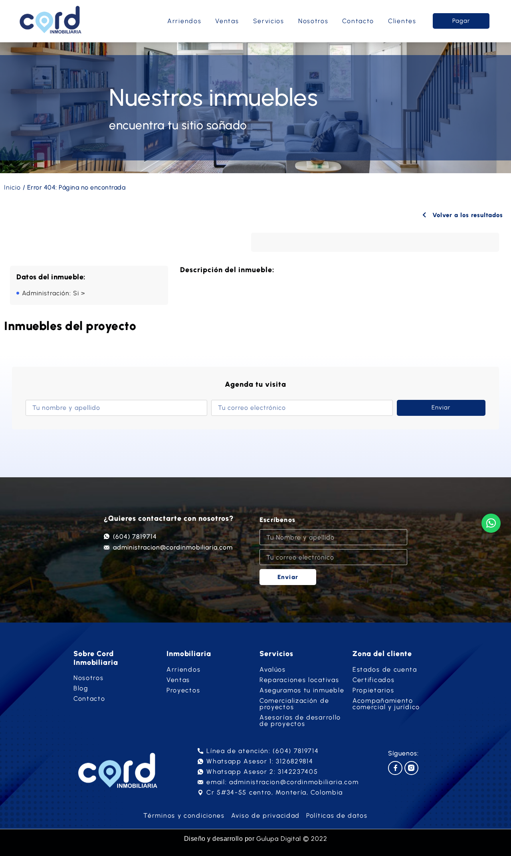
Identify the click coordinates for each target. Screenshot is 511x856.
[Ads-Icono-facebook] (395, 768)
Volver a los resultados (466, 215)
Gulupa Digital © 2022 (291, 838)
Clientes (402, 21)
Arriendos (184, 21)
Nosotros (313, 21)
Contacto (358, 21)
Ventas (227, 21)
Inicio (12, 187)
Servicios (268, 21)
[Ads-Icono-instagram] (411, 768)
